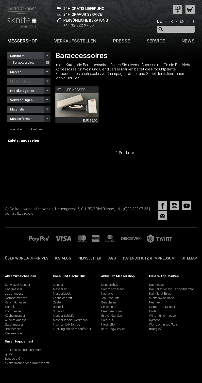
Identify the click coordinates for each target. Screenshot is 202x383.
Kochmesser (13, 311)
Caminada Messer (162, 307)
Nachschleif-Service (66, 324)
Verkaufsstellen (75, 41)
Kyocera (154, 320)
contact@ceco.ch (20, 213)
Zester (57, 302)
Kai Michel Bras (160, 293)
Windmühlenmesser (163, 315)
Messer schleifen (64, 315)
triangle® (156, 329)
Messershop (22, 41)
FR (170, 21)
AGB (112, 258)
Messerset (60, 289)
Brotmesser (13, 329)
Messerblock (62, 293)
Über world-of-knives (26, 258)
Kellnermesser (71, 90)
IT (193, 21)
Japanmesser (15, 293)
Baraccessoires (23, 62)
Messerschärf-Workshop (70, 320)
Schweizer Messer (17, 285)
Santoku (11, 307)
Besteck (58, 307)
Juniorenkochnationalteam (23, 350)
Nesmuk (155, 302)
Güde (152, 311)
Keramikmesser (16, 302)
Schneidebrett (62, 298)
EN (182, 21)
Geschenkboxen (112, 311)
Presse (121, 41)
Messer (58, 285)
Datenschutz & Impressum (149, 258)
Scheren (58, 311)
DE (159, 21)
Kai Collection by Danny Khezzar (171, 289)
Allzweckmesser (16, 320)
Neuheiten (108, 293)
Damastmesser (16, 298)
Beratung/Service (113, 329)
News (188, 41)
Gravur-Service (111, 315)
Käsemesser (13, 333)
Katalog (63, 258)
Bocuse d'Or (13, 358)
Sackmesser (13, 289)
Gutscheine (108, 302)
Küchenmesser (15, 315)
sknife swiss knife (161, 298)
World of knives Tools (163, 324)
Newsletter (89, 258)
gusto (9, 354)
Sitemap (189, 258)
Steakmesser (14, 324)
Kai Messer (157, 285)
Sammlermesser (112, 289)
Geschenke (108, 307)
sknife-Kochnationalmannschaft (27, 363)
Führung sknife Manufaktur (72, 329)
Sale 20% (107, 320)
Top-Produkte (110, 298)
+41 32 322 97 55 (78, 25)
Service (156, 41)
